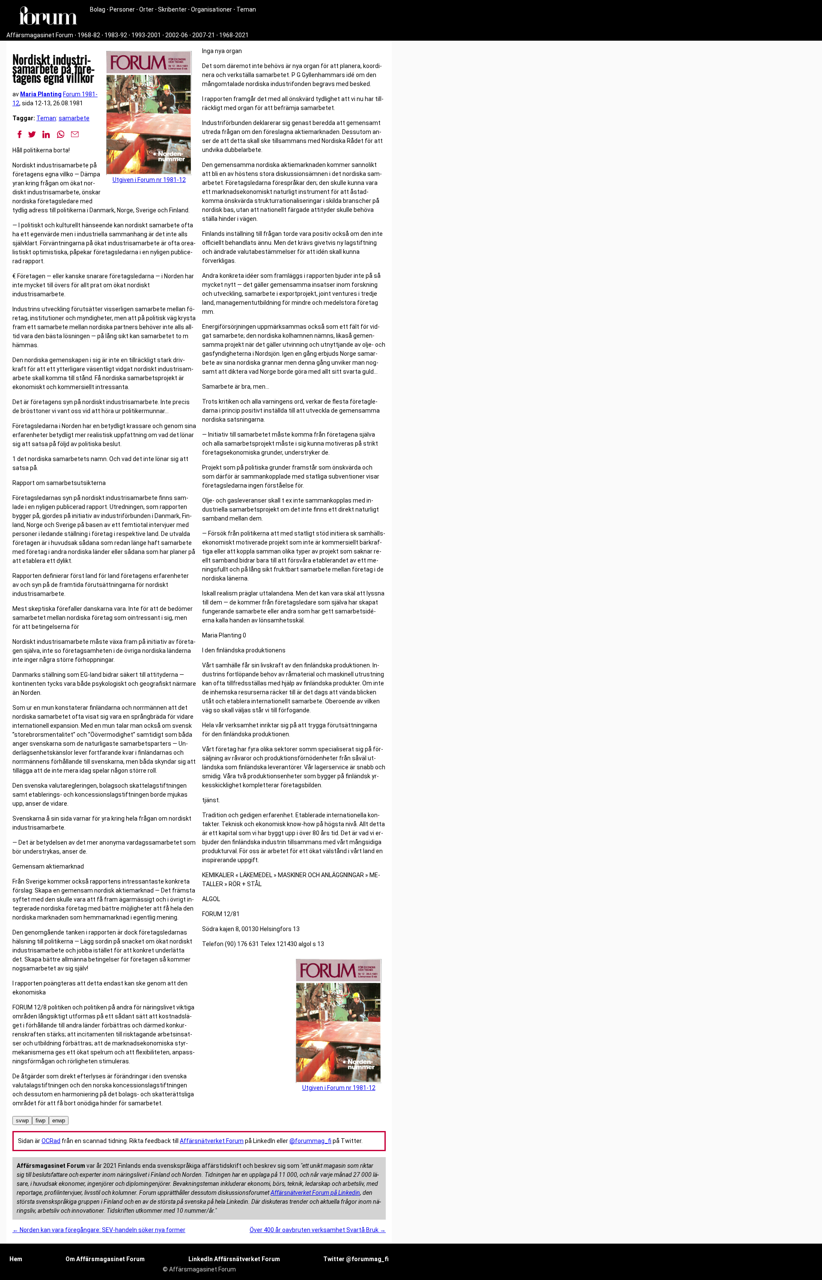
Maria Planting (41, 94)
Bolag (97, 9)
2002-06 (176, 35)
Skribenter (172, 9)
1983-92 (115, 35)
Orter (146, 9)
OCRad (51, 1140)
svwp (22, 1120)
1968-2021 (234, 35)
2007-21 (203, 35)
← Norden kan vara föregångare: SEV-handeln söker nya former (98, 1229)
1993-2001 (146, 35)
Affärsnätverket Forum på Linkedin (315, 1192)
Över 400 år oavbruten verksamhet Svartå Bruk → (318, 1229)
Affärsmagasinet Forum (39, 35)
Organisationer (211, 9)
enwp (58, 1120)
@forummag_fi (310, 1140)
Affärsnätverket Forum (212, 1140)
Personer (122, 9)
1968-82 (88, 35)
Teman (246, 9)
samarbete (74, 118)
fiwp (40, 1120)
